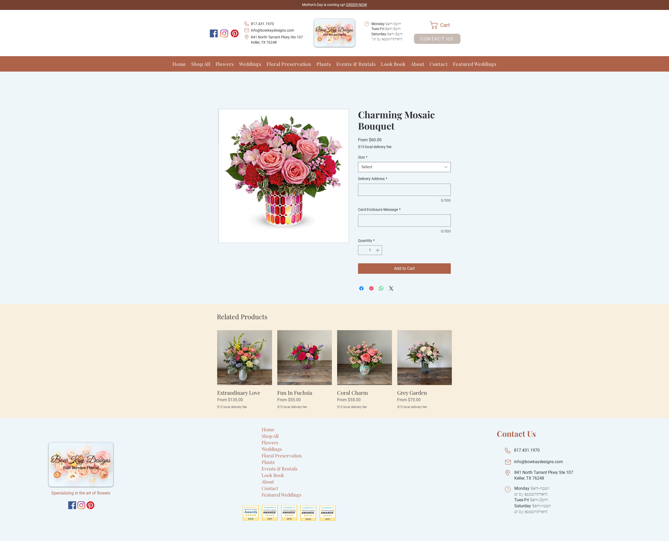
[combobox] (404, 167)
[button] (445, 25)
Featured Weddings (281, 502)
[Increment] (378, 250)
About (268, 489)
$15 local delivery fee (374, 147)
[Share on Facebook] (361, 289)
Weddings (272, 457)
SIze (362, 157)
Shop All (270, 444)
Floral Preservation (282, 463)
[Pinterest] (235, 33)
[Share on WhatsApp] (381, 289)
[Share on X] (391, 289)
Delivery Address (372, 179)
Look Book (273, 483)
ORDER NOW (356, 5)
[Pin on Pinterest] (371, 289)
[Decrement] (362, 250)
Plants (268, 470)
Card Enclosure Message (379, 210)
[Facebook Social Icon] (214, 33)
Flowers (270, 450)
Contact (270, 496)
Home (223, 90)
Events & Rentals (279, 476)
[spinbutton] (370, 250)
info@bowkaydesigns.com (272, 30)
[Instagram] (224, 33)
